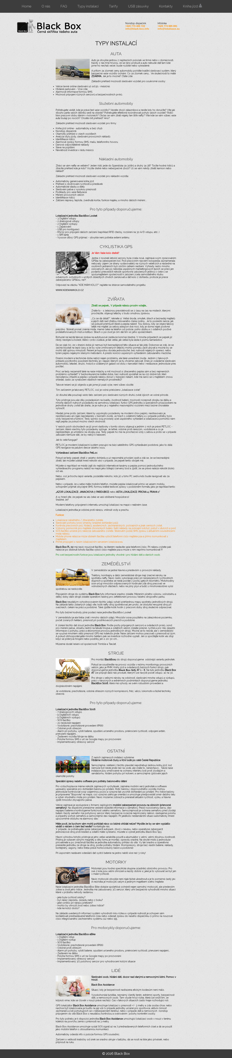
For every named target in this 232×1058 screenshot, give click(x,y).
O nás (46, 6)
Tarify (113, 6)
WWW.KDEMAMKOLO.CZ (70, 290)
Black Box (125, 670)
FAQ (63, 6)
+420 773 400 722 (135, 26)
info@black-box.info (137, 28)
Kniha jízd (191, 6)
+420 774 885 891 (167, 26)
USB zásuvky (138, 6)
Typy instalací (88, 6)
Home (26, 6)
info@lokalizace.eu (169, 28)
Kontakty (166, 6)
